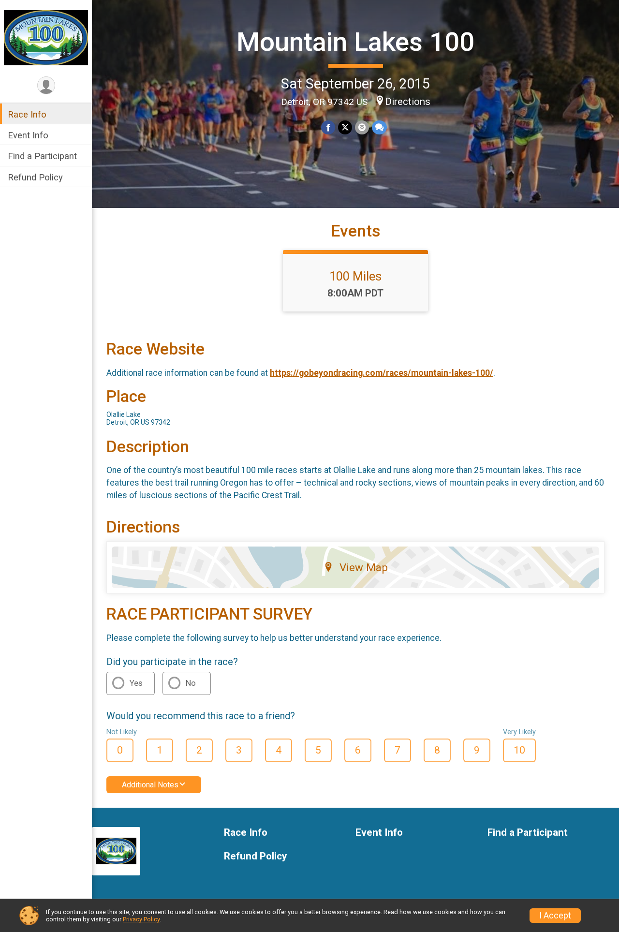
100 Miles (355, 276)
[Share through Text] (379, 127)
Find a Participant (42, 156)
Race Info (27, 114)
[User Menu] (46, 85)
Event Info (28, 135)
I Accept (555, 915)
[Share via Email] (362, 127)
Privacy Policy (141, 919)
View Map (363, 567)
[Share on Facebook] (328, 127)
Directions (407, 101)
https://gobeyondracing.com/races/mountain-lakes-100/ (381, 373)
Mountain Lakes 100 (355, 42)
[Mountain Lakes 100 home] (46, 37)
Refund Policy (35, 177)
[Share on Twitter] (345, 127)
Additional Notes (150, 784)
